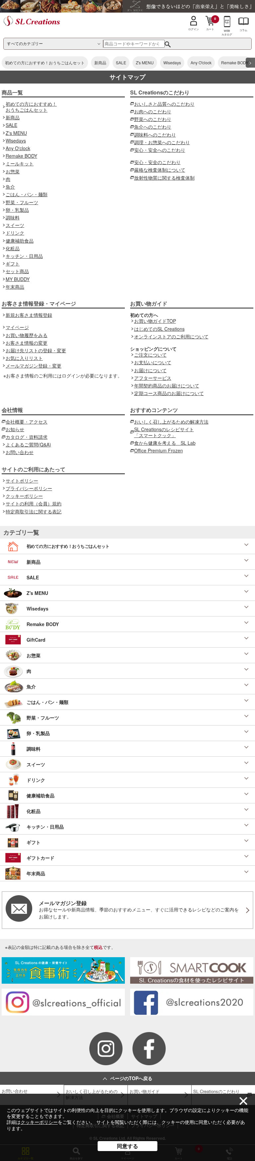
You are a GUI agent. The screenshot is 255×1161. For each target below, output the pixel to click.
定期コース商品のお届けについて (169, 393)
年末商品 (15, 287)
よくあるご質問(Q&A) (28, 444)
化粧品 (13, 248)
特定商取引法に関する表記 (33, 511)
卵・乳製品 (17, 210)
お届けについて (150, 370)
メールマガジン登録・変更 (33, 366)
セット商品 (17, 271)
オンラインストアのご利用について (171, 336)
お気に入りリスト (24, 358)
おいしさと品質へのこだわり (164, 104)
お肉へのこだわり (152, 111)
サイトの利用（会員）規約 (33, 503)
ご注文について (150, 355)
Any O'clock (201, 62)
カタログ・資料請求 (26, 437)
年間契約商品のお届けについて (166, 385)
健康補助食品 (20, 241)
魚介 (10, 187)
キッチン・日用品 (24, 256)
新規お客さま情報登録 (29, 315)
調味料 (13, 217)
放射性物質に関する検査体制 (164, 178)
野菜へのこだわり (152, 119)
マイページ (17, 327)
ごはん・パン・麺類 (26, 194)
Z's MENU (145, 62)
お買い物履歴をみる (26, 335)
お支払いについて (152, 362)
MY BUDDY (18, 279)
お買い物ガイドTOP (155, 321)
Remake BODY (234, 62)
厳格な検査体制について (159, 170)
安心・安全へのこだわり (159, 150)
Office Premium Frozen (158, 450)
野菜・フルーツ (22, 202)
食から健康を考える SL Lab (165, 443)
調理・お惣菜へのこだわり (162, 142)
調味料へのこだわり (155, 135)
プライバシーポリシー (29, 488)
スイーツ (15, 225)
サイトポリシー (22, 481)
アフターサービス (152, 378)
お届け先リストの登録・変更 (36, 350)
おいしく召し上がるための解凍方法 (171, 422)
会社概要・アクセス (26, 422)
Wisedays (172, 62)
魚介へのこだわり (152, 127)
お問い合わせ (20, 452)
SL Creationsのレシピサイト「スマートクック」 (164, 432)
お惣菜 (13, 171)
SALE (121, 62)
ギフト (13, 263)
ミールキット (20, 163)
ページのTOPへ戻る (131, 1078)
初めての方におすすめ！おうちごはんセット (45, 62)
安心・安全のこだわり (157, 162)
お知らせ (15, 429)
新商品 (100, 62)
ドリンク (15, 233)
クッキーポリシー (39, 1122)
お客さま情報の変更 (26, 343)
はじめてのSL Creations (159, 329)
